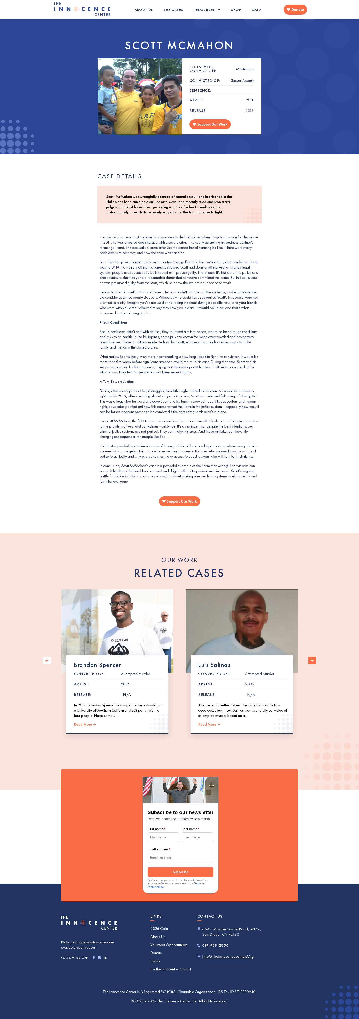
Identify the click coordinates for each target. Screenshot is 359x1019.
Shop (236, 9)
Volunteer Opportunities (168, 945)
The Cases (173, 9)
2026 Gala (159, 928)
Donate (156, 953)
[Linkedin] (105, 957)
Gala (257, 9)
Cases (155, 961)
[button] (47, 660)
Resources (204, 9)
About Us (144, 9)
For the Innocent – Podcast (170, 969)
